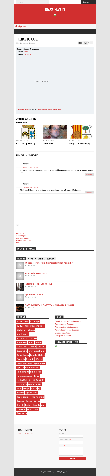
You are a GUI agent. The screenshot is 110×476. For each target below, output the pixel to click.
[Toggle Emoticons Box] (17, 225)
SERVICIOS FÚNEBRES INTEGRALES (36, 273)
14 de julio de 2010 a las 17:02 (30, 187)
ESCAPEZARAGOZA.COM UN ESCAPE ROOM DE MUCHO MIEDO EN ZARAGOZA (49, 305)
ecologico (20, 233)
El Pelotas (39, 359)
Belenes (31, 342)
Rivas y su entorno (38, 397)
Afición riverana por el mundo (34, 326)
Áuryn (36, 409)
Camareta (38, 342)
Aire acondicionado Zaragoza (66, 327)
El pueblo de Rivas (39, 363)
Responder (89, 174)
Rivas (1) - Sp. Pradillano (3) (79, 143)
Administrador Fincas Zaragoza (67, 330)
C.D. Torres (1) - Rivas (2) (25, 143)
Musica (19, 388)
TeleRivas (28, 405)
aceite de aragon (22, 238)
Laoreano (31, 384)
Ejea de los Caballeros (37, 355)
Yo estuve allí (21, 409)
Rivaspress (20, 401)
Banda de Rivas (22, 342)
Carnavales (32, 346)
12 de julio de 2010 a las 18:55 (30, 167)
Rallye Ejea (20, 392)
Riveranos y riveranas (33, 401)
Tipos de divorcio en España (34, 294)
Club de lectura (22, 351)
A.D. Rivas (20, 326)
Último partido (22, 413)
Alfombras (31, 330)
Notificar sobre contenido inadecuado (48, 109)
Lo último (39, 384)
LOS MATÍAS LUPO (38, 380)
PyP (39, 388)
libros (18, 243)
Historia (36, 376)
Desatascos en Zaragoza (64, 324)
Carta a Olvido (48, 143)
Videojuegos (21, 236)
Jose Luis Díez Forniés (24, 380)
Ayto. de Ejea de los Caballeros (27, 338)
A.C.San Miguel (35, 321)
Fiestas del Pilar (35, 371)
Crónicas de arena (23, 355)
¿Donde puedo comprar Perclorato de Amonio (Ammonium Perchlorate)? (49, 263)
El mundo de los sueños (24, 363)
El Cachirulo (21, 359)
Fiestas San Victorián (32, 367)
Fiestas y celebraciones (24, 376)
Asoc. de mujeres (22, 334)
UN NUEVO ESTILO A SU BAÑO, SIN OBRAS (38, 284)
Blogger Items (65, 472)
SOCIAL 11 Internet (25, 433)
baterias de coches (23, 240)
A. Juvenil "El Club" (23, 321)
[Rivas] (26, 51)
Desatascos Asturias (63, 333)
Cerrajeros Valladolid (63, 336)
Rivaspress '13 (55, 9)
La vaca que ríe (22, 384)
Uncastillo (36, 405)
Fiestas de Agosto (23, 371)
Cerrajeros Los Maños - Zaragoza (68, 321)
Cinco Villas (41, 346)
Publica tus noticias (23, 109)
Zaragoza (30, 409)
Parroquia (26, 388)
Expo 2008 (20, 367)
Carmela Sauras (22, 346)
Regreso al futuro (31, 392)
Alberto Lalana (21, 330)
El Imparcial (24, 43)
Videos (43, 405)
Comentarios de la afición (36, 351)
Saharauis (20, 405)
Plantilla (34, 388)
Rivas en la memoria (23, 397)
